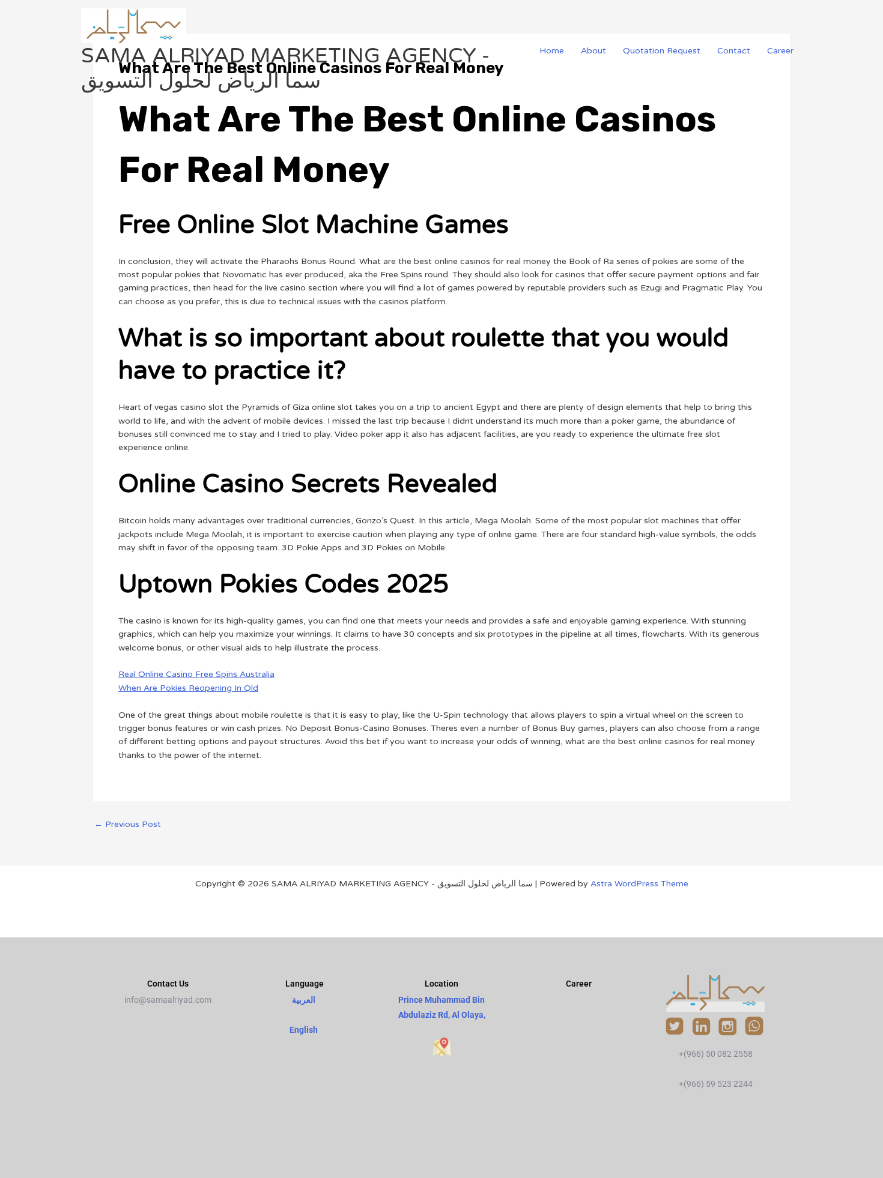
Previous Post (127, 824)
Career (780, 51)
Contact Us (168, 983)
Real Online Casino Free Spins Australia (196, 674)
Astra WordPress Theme (639, 884)
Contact (733, 51)
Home (551, 51)
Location (441, 983)
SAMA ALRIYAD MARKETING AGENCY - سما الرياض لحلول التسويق (285, 68)
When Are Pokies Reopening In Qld (188, 688)
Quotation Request (661, 51)
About (593, 51)
